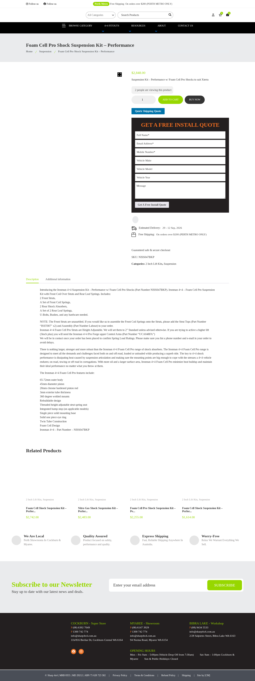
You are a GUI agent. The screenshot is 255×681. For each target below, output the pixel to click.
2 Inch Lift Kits (154, 263)
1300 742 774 (79, 631)
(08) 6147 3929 (139, 627)
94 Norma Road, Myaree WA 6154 (149, 640)
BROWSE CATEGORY (80, 25)
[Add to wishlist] (135, 219)
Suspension (45, 51)
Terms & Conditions (144, 675)
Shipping (186, 675)
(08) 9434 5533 (198, 627)
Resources (138, 25)
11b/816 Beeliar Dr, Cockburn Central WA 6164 (97, 640)
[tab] (32, 279)
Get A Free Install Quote (152, 204)
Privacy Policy (120, 675)
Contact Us (185, 25)
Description (32, 279)
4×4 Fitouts (111, 25)
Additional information (57, 279)
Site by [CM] (203, 675)
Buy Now (194, 99)
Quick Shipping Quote (148, 111)
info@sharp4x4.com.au (83, 635)
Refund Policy (168, 675)
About (162, 25)
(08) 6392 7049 (80, 627)
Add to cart (171, 99)
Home (29, 51)
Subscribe (224, 585)
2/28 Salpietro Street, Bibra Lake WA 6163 (212, 635)
